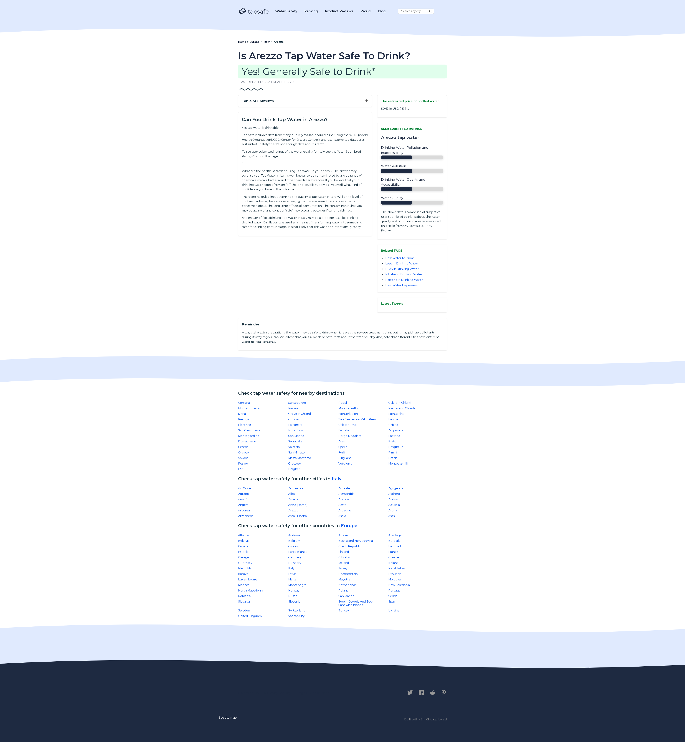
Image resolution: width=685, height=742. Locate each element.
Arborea (244, 510)
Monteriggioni (348, 413)
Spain (392, 601)
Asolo (342, 516)
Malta (292, 579)
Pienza (293, 408)
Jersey (342, 568)
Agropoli (244, 494)
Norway (293, 590)
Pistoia (392, 458)
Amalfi (242, 499)
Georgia (243, 557)
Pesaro (243, 463)
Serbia (392, 596)
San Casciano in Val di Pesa (357, 419)
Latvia (292, 574)
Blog (382, 11)
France (393, 552)
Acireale (344, 488)
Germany (295, 557)
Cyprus (293, 546)
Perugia (244, 419)
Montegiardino (248, 436)
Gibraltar (344, 557)
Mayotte (344, 579)
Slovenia (294, 601)
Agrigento (395, 488)
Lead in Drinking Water (401, 263)
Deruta (343, 430)
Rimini (392, 452)
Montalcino (396, 413)
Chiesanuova (347, 425)
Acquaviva (395, 430)
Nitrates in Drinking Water (403, 274)
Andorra (294, 535)
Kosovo (243, 574)
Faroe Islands (297, 552)
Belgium (294, 540)
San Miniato (296, 452)
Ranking (311, 11)
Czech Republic (349, 546)
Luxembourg (247, 579)
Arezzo (293, 510)
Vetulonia (345, 463)
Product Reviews (339, 11)
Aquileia (394, 505)
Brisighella (395, 447)
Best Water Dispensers (401, 285)
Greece (393, 557)
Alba (291, 494)
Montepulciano (249, 408)
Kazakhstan (396, 568)
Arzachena (245, 516)
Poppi (342, 402)
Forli (341, 452)
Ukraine (393, 610)
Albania (243, 535)
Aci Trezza (295, 488)
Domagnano (247, 441)
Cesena (243, 447)
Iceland (343, 563)
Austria (343, 535)
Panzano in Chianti (401, 408)
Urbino (393, 425)
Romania (244, 596)
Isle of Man (245, 568)
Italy (336, 478)
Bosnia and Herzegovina (355, 540)
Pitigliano (345, 458)
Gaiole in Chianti (399, 402)
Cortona (244, 402)
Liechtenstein (348, 574)
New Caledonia (399, 585)
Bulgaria (394, 540)
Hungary (294, 563)
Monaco (244, 585)
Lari (240, 469)
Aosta (342, 505)
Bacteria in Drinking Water (404, 280)
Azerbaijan (395, 535)
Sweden (244, 610)
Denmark (395, 546)
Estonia (243, 552)
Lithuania (395, 574)
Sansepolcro (297, 402)
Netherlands (347, 585)
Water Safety (286, 11)
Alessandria (346, 494)
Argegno (344, 510)
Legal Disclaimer (313, 693)
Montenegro (297, 585)
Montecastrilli (398, 463)
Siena (242, 413)
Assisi (341, 441)
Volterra (294, 447)
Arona (392, 510)
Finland (343, 552)
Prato (392, 441)
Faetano (394, 436)
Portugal (394, 590)
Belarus (243, 540)
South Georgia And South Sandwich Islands (357, 603)
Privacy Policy (277, 693)
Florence (244, 425)
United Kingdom (250, 616)
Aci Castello (246, 488)
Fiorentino (295, 430)
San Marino (296, 436)
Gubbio (293, 419)
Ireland (393, 563)
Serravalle (295, 441)
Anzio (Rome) (297, 505)
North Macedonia (250, 590)
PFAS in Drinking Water (402, 269)
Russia (292, 596)
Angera (243, 505)
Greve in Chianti (299, 413)
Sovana (243, 458)
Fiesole (393, 419)
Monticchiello (348, 408)
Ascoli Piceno (297, 516)
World (366, 11)
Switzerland (296, 610)
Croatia (243, 546)
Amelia (293, 499)
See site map (228, 717)
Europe (349, 525)
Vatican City (296, 616)
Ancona (343, 499)
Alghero (394, 494)
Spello (342, 447)
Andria (393, 499)
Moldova (394, 579)
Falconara (295, 425)
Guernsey (245, 563)
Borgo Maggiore (350, 436)
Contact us (248, 693)
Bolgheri (294, 469)
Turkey (343, 610)
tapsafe (257, 11)
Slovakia (244, 601)
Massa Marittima (299, 458)
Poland (343, 590)
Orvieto (243, 452)
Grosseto (294, 463)
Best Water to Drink (399, 258)
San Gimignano (249, 430)
